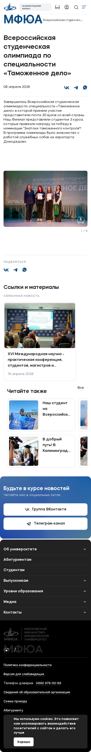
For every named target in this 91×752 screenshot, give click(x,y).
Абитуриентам (17, 560)
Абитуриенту (13, 710)
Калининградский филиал (31, 7)
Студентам (14, 570)
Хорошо (23, 742)
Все (81, 388)
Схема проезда (15, 701)
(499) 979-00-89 (48, 683)
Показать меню (84, 7)
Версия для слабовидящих (24, 674)
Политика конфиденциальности (27, 665)
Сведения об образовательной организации (37, 692)
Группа (49, 509)
